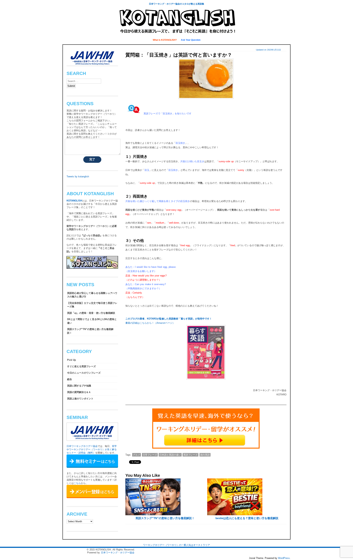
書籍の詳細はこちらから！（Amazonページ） (150, 323)
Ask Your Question (190, 40)
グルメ (136, 454)
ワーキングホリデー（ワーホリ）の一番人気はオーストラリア (176, 545)
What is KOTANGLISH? (165, 40)
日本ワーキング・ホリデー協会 (117, 552)
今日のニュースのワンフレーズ (84, 372)
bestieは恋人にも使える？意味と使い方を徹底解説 (246, 518)
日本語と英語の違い (170, 454)
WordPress (284, 558)
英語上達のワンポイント (80, 398)
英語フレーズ (190, 454)
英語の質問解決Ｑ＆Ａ (79, 392)
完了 (92, 159)
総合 (69, 379)
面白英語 (205, 454)
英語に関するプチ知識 (79, 385)
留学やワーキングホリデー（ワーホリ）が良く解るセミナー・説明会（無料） (92, 449)
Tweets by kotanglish (78, 176)
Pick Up (71, 360)
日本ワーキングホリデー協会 (82, 446)
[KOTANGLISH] (176, 34)
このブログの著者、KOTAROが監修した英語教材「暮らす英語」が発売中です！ (168, 318)
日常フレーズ (150, 454)
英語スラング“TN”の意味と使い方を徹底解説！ (165, 518)
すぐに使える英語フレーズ (81, 366)
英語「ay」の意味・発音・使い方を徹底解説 (91, 313)
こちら (77, 483)
